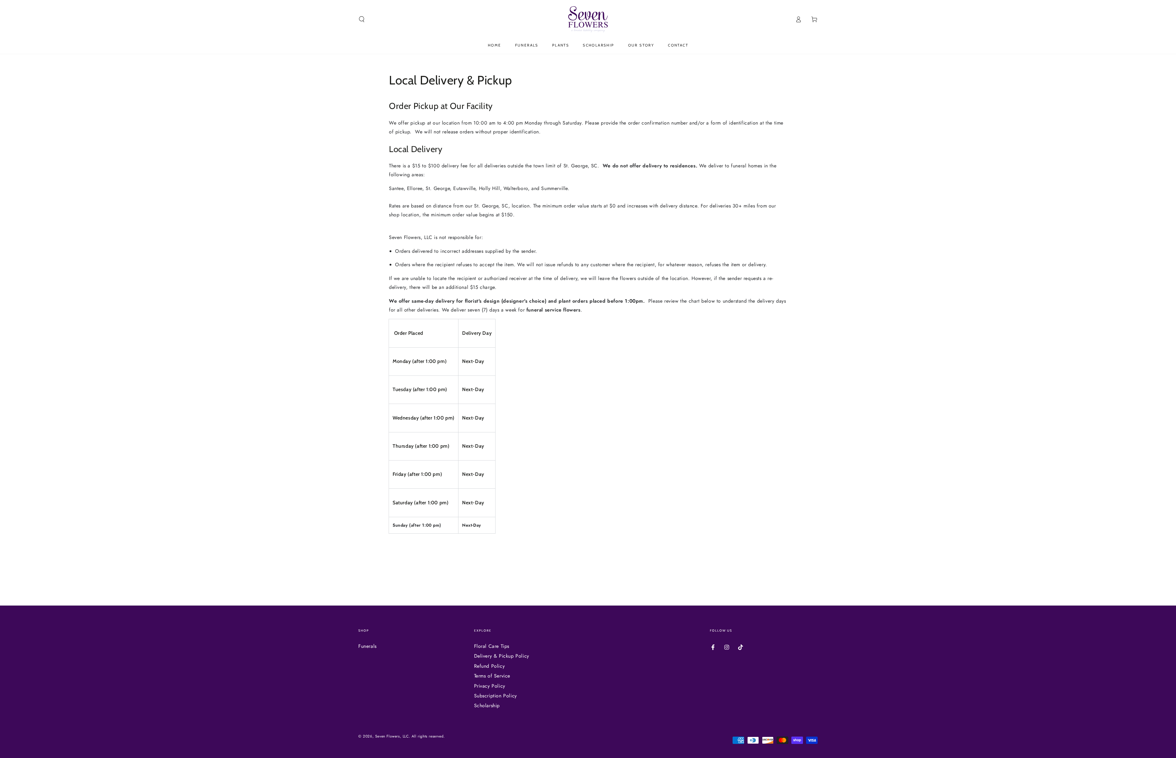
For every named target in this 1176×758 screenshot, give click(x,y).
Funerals (367, 646)
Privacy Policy (489, 685)
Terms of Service (492, 675)
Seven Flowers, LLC (392, 736)
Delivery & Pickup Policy (501, 655)
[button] (362, 19)
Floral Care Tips (492, 646)
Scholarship (487, 705)
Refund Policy (489, 666)
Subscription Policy (495, 695)
